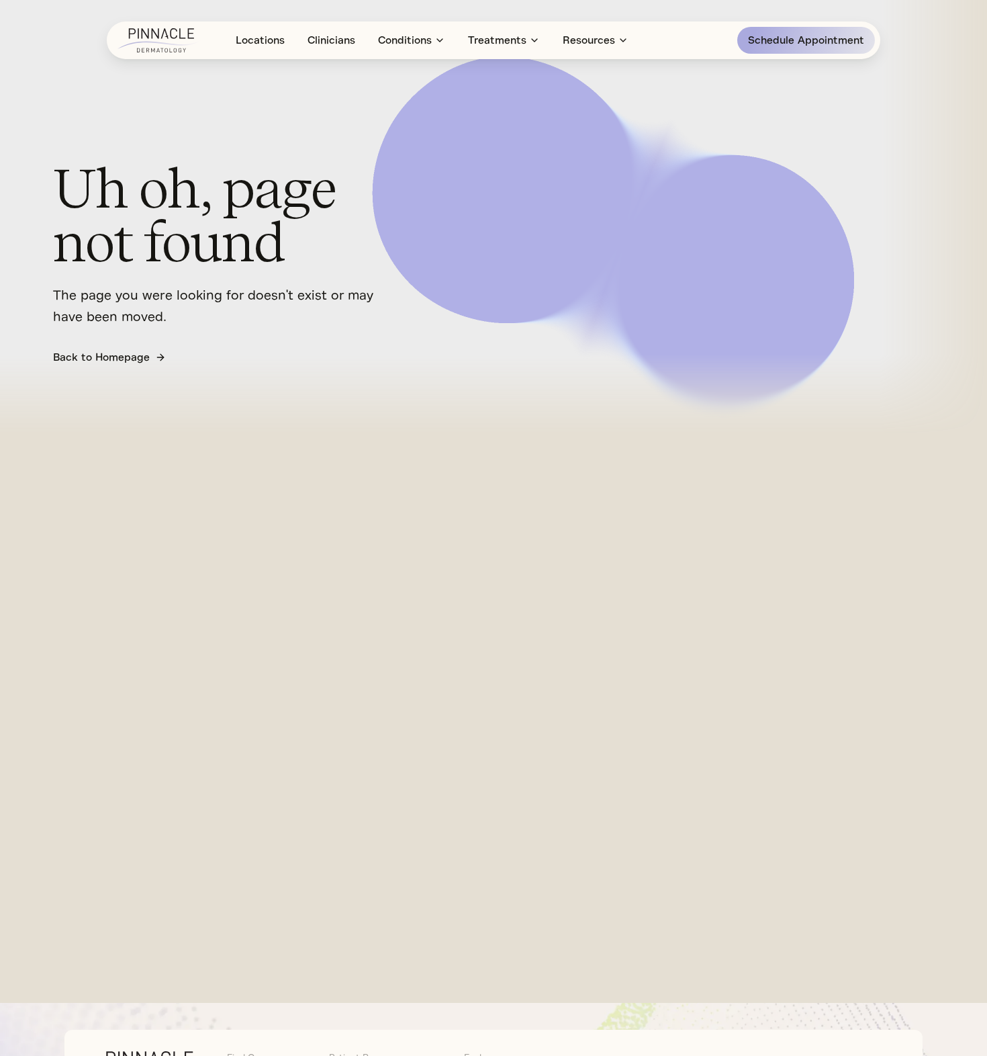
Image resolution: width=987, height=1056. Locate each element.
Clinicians (331, 40)
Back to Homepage (101, 357)
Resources (589, 40)
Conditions (405, 40)
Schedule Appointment (806, 40)
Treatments (497, 40)
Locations (260, 40)
